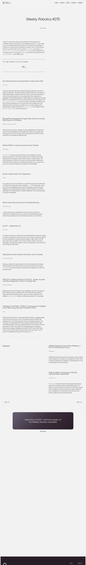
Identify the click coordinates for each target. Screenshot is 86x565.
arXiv (4, 311)
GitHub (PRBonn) (7, 285)
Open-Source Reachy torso (10, 101)
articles (62, 2)
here (31, 332)
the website (29, 49)
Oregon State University (9, 124)
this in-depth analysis (10, 108)
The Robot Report (8, 258)
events (67, 2)
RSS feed (26, 50)
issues (71, 563)
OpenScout (6, 155)
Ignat (36, 43)
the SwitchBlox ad (8, 54)
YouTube (5, 85)
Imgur (4, 178)
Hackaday (5, 149)
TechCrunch (52, 378)
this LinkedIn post (12, 296)
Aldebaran (51, 351)
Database (80, 2)
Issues (56, 2)
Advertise (74, 2)
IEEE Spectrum (7, 206)
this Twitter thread (28, 107)
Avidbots (51, 384)
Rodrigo (23, 52)
